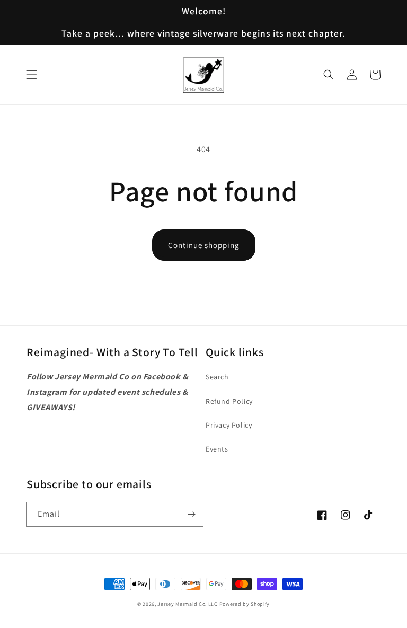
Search (217, 377)
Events (217, 449)
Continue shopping (204, 245)
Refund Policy (229, 401)
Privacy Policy (229, 425)
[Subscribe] (191, 514)
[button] (31, 74)
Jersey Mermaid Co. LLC (187, 603)
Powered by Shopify (244, 603)
